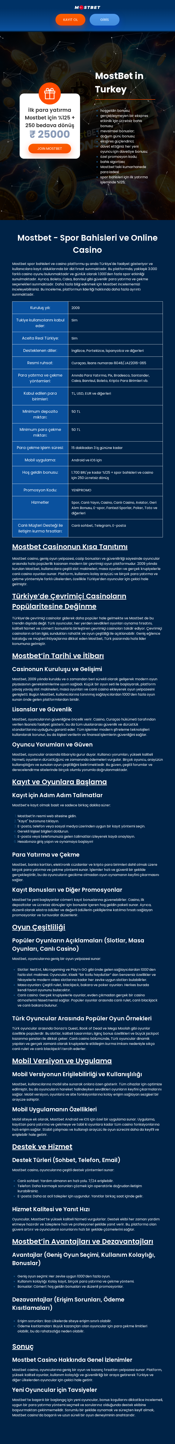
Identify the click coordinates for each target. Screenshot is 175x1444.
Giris (104, 19)
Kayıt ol (70, 19)
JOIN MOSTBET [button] (49, 148)
